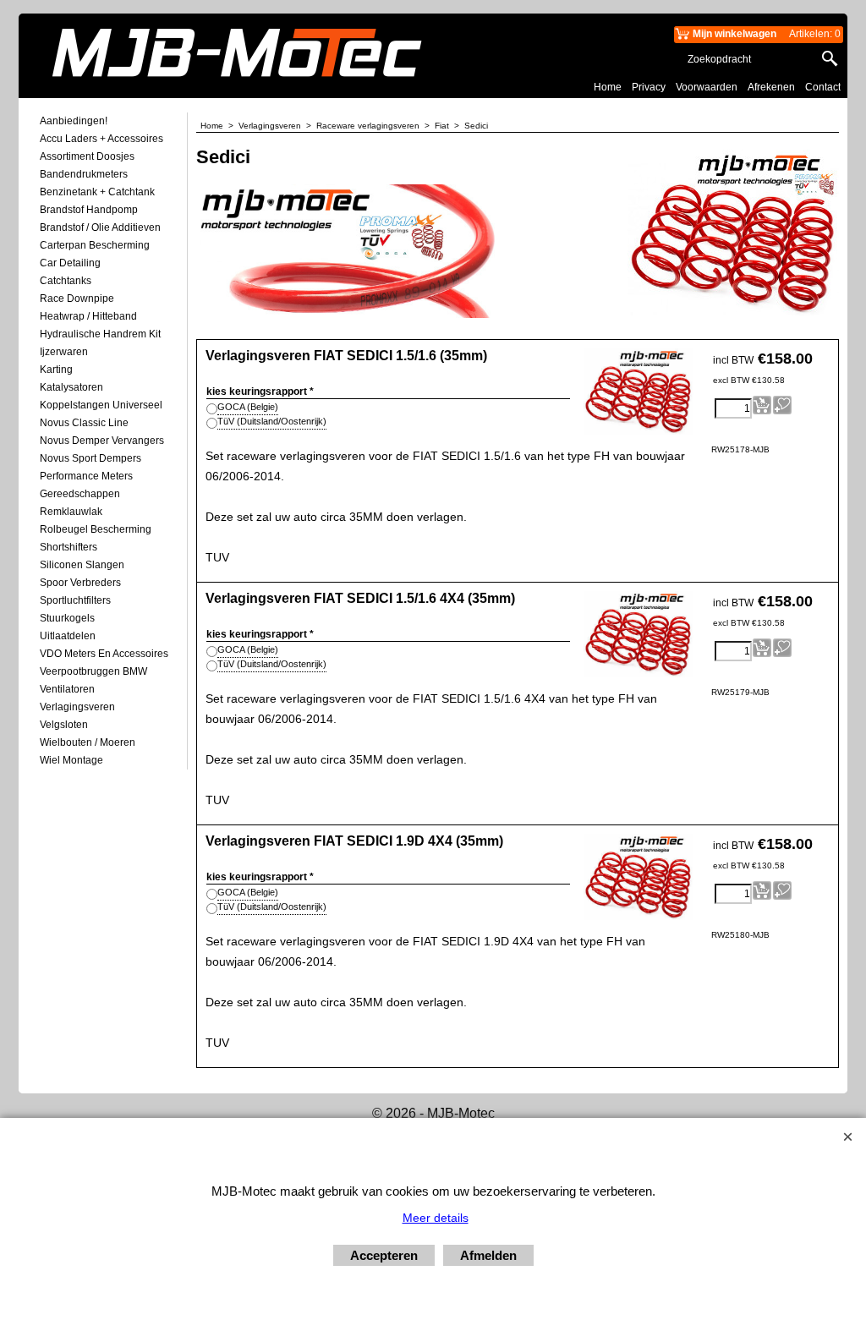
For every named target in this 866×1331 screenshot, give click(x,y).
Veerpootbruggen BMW (93, 671)
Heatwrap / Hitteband (88, 316)
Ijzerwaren (64, 352)
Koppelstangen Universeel (101, 405)
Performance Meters (86, 476)
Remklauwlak (71, 512)
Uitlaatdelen (68, 636)
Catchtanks (65, 281)
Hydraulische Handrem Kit (100, 334)
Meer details (436, 1217)
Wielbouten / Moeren (87, 742)
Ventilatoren (67, 689)
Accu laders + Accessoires (101, 139)
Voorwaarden (706, 87)
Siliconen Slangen (82, 565)
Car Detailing (70, 263)
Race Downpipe (77, 298)
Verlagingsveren (77, 707)
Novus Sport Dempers (90, 458)
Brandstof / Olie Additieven (100, 227)
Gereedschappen (80, 494)
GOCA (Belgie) (247, 407)
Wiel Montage (71, 760)
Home (608, 87)
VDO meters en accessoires (104, 654)
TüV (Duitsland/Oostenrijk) (271, 421)
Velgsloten (64, 725)
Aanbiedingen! (73, 121)
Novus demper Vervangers (102, 440)
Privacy (649, 87)
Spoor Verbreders (80, 583)
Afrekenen (771, 87)
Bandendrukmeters (84, 174)
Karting (56, 369)
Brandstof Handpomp (89, 210)
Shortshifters (68, 547)
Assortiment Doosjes (87, 156)
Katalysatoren (71, 387)
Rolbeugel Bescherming (95, 529)
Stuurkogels (67, 618)
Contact (823, 87)
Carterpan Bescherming (95, 245)
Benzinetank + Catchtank (97, 192)
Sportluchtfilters (75, 600)
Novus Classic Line (84, 423)
